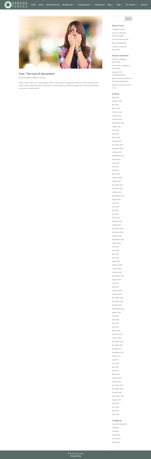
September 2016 (118, 396)
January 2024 (116, 116)
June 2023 (115, 130)
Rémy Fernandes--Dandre (121, 78)
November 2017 (117, 345)
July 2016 (115, 403)
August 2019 (116, 279)
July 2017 (115, 360)
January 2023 (116, 141)
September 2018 (118, 309)
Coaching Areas (84, 5)
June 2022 (115, 163)
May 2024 (115, 105)
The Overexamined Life (120, 39)
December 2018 (117, 298)
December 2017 (117, 341)
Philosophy (116, 442)
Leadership (116, 435)
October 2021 (117, 192)
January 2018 (116, 338)
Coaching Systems (118, 29)
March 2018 (116, 330)
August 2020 (116, 243)
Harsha (23, 78)
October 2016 (117, 392)
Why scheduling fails (119, 43)
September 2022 (118, 156)
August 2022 (116, 159)
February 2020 (117, 265)
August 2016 (116, 400)
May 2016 (115, 411)
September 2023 (118, 123)
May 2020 (115, 254)
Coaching (115, 427)
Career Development (119, 424)
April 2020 (115, 258)
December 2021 (117, 185)
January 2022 (116, 181)
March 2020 (116, 261)
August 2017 (116, 356)
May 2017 (115, 367)
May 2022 (115, 167)
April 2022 (115, 170)
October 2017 (117, 349)
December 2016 (117, 385)
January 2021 (116, 225)
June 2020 (115, 250)
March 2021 (116, 218)
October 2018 (117, 305)
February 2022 (117, 177)
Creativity (115, 431)
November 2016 (117, 389)
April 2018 (115, 327)
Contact (144, 5)
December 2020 (117, 228)
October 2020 (117, 236)
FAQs (118, 5)
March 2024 (116, 108)
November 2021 (117, 188)
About (41, 5)
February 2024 (117, 112)
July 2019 (115, 283)
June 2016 (115, 407)
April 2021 (115, 214)
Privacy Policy (75, 456)
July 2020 (115, 247)
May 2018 (115, 323)
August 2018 (116, 312)
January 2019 (116, 294)
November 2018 (117, 301)
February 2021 (117, 221)
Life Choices (41, 78)
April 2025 (115, 97)
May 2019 (115, 287)
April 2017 (115, 370)
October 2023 (117, 119)
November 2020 (117, 232)
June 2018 (115, 319)
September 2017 (118, 352)
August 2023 (116, 126)
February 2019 (117, 290)
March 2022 (116, 174)
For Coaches (130, 5)
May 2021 (115, 210)
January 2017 (116, 381)
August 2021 (116, 199)
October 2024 (117, 101)
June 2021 (115, 207)
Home (33, 5)
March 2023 (116, 137)
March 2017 (116, 374)
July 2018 (115, 316)
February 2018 (117, 334)
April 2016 (115, 414)
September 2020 (118, 239)
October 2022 (117, 152)
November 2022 (117, 148)
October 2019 (117, 272)
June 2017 (115, 363)
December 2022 (117, 145)
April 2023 (115, 134)
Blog (109, 5)
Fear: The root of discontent (37, 74)
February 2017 (117, 378)
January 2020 (116, 269)
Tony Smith (116, 65)
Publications (100, 5)
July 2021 (115, 203)
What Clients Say (53, 5)
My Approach (67, 5)
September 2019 (118, 276)
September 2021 (118, 196)
